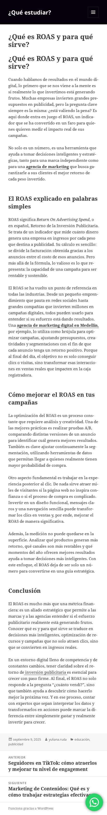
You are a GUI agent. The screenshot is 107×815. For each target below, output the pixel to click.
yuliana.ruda (58, 739)
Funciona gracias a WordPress (30, 808)
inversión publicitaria (45, 672)
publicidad (15, 744)
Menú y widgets (93, 17)
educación (82, 739)
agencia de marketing (47, 166)
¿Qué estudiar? (29, 12)
